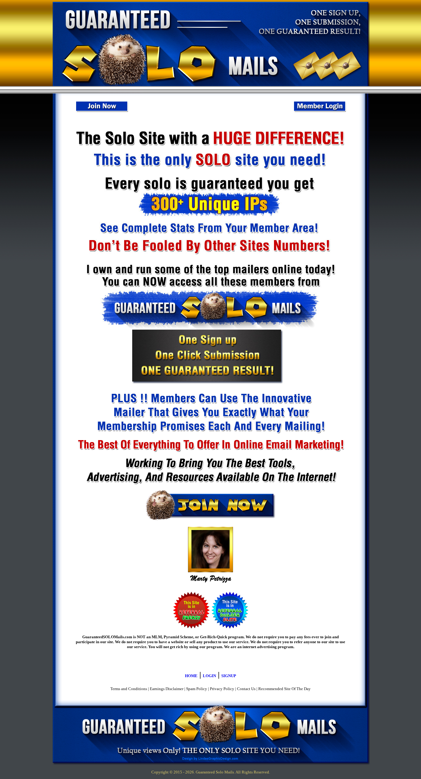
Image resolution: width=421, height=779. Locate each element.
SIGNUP (228, 675)
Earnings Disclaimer (166, 688)
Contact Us (246, 688)
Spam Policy (196, 688)
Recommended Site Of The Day (284, 688)
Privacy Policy (222, 688)
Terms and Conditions (128, 688)
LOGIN (209, 675)
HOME (191, 675)
